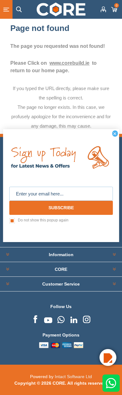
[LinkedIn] (74, 319)
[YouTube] (48, 319)
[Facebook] (35, 319)
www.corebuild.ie (69, 63)
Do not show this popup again (43, 220)
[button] (108, 357)
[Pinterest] (61, 319)
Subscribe (61, 207)
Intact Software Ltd (73, 376)
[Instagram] (87, 319)
